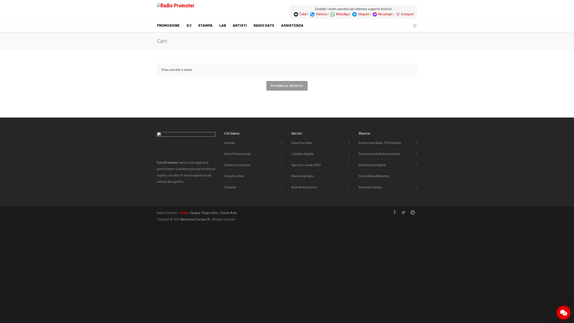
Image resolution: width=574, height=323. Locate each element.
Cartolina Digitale (302, 154)
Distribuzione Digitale (372, 165)
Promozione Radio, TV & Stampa (380, 143)
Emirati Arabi (229, 213)
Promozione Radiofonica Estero (379, 154)
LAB (222, 26)
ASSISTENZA (292, 26)
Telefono (322, 14)
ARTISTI (240, 26)
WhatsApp (343, 14)
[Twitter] (403, 212)
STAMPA (205, 26)
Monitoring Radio (302, 176)
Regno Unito (210, 213)
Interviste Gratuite (370, 187)
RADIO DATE (264, 26)
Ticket (303, 14)
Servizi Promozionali (237, 154)
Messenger (385, 14)
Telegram (364, 14)
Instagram (407, 14)
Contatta (230, 187)
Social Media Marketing (374, 176)
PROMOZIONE (168, 26)
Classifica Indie (234, 176)
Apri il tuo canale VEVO (306, 165)
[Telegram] (412, 212)
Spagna (195, 213)
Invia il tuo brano (302, 143)
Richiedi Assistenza (304, 187)
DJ (189, 26)
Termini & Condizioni (237, 165)
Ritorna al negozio (287, 86)
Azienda (229, 143)
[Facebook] (394, 212)
